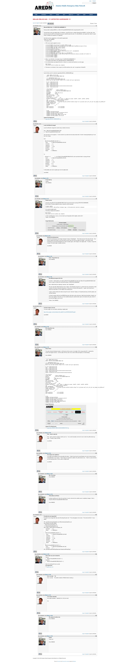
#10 (96, 347)
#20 (96, 636)
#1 (96, 25)
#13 (96, 473)
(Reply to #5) (49, 256)
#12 (96, 453)
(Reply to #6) (49, 276)
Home (36, 14)
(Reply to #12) (49, 473)
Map (63, 14)
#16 (96, 554)
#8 (96, 306)
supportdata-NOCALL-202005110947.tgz (53, 119)
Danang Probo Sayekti (65, 661)
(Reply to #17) (48, 595)
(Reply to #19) (50, 636)
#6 (96, 256)
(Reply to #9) (46, 347)
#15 (96, 514)
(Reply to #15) (46, 554)
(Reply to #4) (47, 235)
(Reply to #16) (48, 574)
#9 (96, 326)
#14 (96, 494)
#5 (96, 235)
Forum (57, 14)
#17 (96, 574)
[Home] (44, 10)
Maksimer (74, 661)
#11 (96, 432)
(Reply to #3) (46, 198)
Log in (34, 22)
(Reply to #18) (50, 615)
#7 (96, 276)
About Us (70, 14)
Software (42, 14)
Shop (84, 14)
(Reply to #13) (50, 494)
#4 (96, 198)
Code (77, 14)
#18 (96, 595)
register (37, 22)
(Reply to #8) (46, 326)
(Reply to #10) (48, 432)
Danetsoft (58, 661)
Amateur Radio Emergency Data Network (70, 6)
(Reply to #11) (48, 453)
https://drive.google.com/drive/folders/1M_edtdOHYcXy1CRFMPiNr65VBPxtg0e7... (60, 312)
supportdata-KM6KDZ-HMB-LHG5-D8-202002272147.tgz (58, 427)
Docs (50, 14)
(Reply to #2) (45, 178)
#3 (96, 178)
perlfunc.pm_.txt (50, 567)
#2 (96, 123)
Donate (91, 14)
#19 (96, 615)
